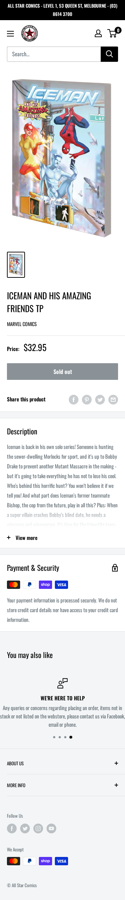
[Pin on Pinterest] (87, 399)
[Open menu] (10, 33)
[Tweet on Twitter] (100, 399)
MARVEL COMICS (22, 323)
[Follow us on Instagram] (38, 828)
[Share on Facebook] (73, 399)
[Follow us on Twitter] (25, 828)
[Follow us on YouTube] (51, 828)
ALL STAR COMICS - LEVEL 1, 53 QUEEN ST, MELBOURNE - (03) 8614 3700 (62, 9)
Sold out (62, 371)
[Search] (109, 54)
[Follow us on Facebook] (12, 828)
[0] (112, 33)
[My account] (98, 33)
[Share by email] (113, 399)
